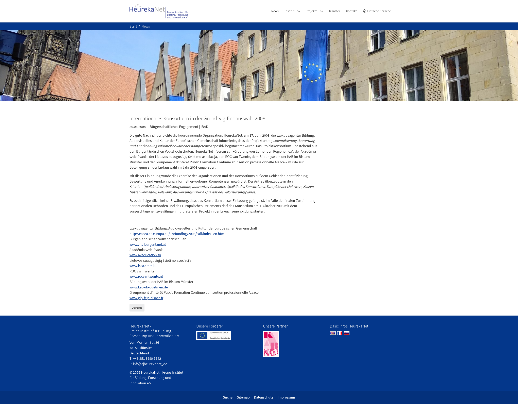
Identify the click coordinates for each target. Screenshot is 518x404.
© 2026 (135, 372)
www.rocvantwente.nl (146, 276)
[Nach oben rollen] (508, 394)
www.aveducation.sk (145, 255)
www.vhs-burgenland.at (148, 244)
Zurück (137, 308)
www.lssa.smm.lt (143, 266)
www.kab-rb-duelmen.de (149, 287)
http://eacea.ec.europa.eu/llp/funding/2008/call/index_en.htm (177, 234)
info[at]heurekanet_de (150, 364)
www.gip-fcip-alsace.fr (146, 298)
